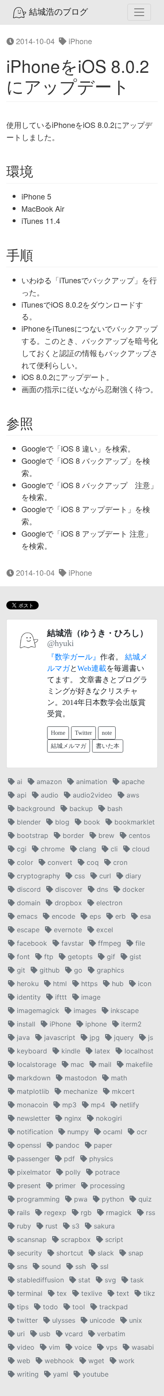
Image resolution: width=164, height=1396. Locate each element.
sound (50, 1266)
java (22, 1037)
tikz (148, 1293)
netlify (128, 1105)
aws (131, 795)
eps (94, 916)
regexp (54, 1212)
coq (92, 862)
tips (22, 1307)
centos (138, 835)
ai (18, 781)
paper (102, 1145)
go (77, 970)
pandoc (66, 1145)
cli (113, 849)
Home (58, 733)
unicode (101, 1320)
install (25, 1024)
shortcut (68, 1253)
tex (61, 1293)
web (22, 1360)
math (118, 1078)
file (139, 943)
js (149, 1037)
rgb (85, 1212)
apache (132, 781)
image (90, 997)
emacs (26, 916)
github (48, 970)
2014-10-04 (34, 40)
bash (113, 808)
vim (53, 1347)
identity (28, 997)
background (35, 808)
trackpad (112, 1307)
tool (77, 1307)
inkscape (123, 1010)
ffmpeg (108, 943)
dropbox (67, 903)
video (24, 1347)
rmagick (118, 1212)
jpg (93, 1037)
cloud (140, 849)
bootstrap (31, 835)
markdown (32, 1078)
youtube (94, 1374)
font (22, 956)
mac (76, 1064)
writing (27, 1374)
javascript (58, 1037)
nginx (72, 1118)
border (72, 835)
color (24, 862)
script (113, 1239)
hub (117, 983)
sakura (103, 1226)
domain (27, 903)
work (125, 1360)
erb (119, 916)
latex (101, 1051)
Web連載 (91, 668)
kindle (69, 1051)
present (28, 1185)
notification (34, 1131)
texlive (90, 1293)
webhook (58, 1360)
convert (58, 862)
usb (43, 1334)
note (107, 733)
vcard (73, 1334)
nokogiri (108, 1118)
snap (134, 1253)
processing (106, 1185)
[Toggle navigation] (139, 12)
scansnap (31, 1239)
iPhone (79, 40)
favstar (71, 943)
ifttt (60, 997)
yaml (59, 1374)
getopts (79, 956)
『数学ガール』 (73, 657)
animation (90, 781)
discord (28, 889)
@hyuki (60, 643)
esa (144, 916)
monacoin (31, 1105)
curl (104, 876)
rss (149, 1212)
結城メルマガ (68, 746)
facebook (31, 943)
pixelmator (33, 1172)
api (20, 795)
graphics (109, 970)
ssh (79, 1266)
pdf (68, 1158)
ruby (23, 1226)
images (83, 1010)
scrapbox (75, 1239)
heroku (27, 983)
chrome (52, 849)
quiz (144, 1199)
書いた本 (107, 746)
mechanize (79, 1091)
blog (61, 822)
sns (21, 1266)
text (121, 1293)
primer (64, 1185)
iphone (95, 1024)
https (88, 983)
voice (82, 1347)
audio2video (91, 795)
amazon (48, 781)
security (28, 1253)
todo (49, 1307)
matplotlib (32, 1091)
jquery (123, 1037)
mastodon (80, 1078)
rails (22, 1212)
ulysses (62, 1320)
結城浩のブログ (57, 12)
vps (110, 1347)
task (136, 1280)
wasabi (142, 1347)
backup (80, 808)
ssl (103, 1266)
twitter (26, 1320)
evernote (67, 929)
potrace (106, 1172)
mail (103, 1064)
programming (37, 1199)
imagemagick (37, 1010)
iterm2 (130, 1024)
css (78, 876)
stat (83, 1280)
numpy (77, 1131)
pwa (79, 1199)
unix (134, 1320)
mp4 (97, 1105)
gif (110, 956)
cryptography (37, 876)
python (112, 1199)
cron (119, 862)
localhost (137, 1051)
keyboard (31, 1051)
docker (132, 889)
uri (20, 1334)
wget (95, 1360)
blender (28, 822)
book (91, 822)
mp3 (68, 1105)
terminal (28, 1293)
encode (62, 916)
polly (72, 1172)
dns (101, 889)
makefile (138, 1064)
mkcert (122, 1091)
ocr (141, 1131)
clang (86, 849)
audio (48, 795)
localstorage (35, 1064)
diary (132, 876)
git (20, 970)
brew (105, 835)
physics (100, 1158)
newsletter (32, 1118)
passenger (32, 1158)
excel (103, 929)
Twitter (83, 733)
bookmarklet (133, 822)
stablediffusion (39, 1280)
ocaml (111, 1131)
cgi (20, 849)
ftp (47, 956)
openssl (28, 1145)
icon (143, 983)
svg (109, 1280)
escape (27, 929)
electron (108, 903)
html (59, 983)
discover (67, 889)
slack (104, 1253)
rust (50, 1226)
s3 (74, 1226)
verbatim (110, 1334)
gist (134, 956)
